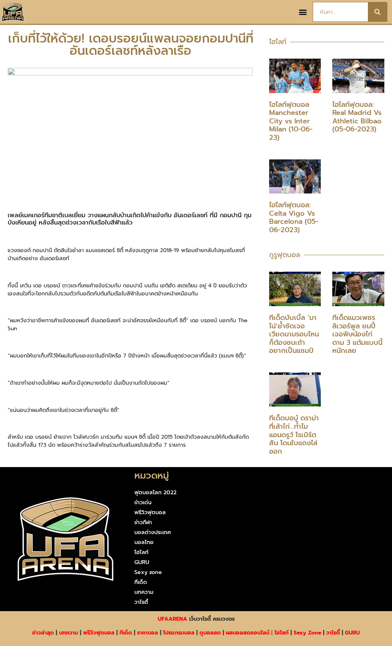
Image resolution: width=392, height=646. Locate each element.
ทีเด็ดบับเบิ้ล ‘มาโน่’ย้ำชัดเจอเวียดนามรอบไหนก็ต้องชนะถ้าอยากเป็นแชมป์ (294, 334)
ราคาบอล (147, 633)
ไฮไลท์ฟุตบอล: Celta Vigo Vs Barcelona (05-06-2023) (293, 217)
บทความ (144, 592)
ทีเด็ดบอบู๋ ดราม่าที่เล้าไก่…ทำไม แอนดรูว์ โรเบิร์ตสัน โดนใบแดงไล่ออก (294, 434)
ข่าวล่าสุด (43, 633)
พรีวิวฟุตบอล (150, 512)
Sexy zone (148, 572)
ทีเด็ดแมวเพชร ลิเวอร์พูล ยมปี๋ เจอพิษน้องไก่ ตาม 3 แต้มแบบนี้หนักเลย (357, 334)
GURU (141, 562)
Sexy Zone (307, 633)
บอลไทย (144, 542)
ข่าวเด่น (143, 502)
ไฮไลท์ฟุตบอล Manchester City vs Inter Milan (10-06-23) (290, 121)
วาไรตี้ (141, 602)
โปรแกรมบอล (178, 633)
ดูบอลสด (210, 633)
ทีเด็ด (140, 582)
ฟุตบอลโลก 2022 (155, 493)
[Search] (377, 11)
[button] (302, 12)
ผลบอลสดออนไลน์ (248, 633)
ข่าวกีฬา (143, 522)
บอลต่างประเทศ (152, 532)
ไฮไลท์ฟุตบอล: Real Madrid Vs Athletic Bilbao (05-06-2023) (357, 117)
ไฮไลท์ (141, 552)
